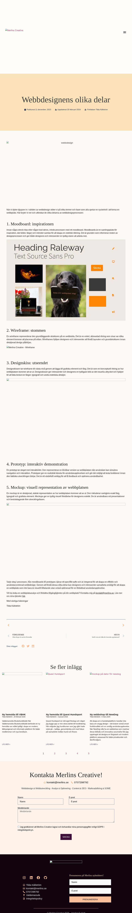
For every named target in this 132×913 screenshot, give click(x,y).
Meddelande (23, 808)
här (23, 596)
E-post (72, 797)
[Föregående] (36, 625)
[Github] (45, 877)
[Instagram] (24, 877)
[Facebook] (38, 877)
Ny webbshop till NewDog (104, 714)
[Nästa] (95, 625)
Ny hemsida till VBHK (14, 714)
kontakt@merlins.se (105, 593)
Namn (20, 797)
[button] (124, 32)
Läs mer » (6, 744)
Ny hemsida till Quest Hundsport (64, 714)
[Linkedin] (31, 877)
